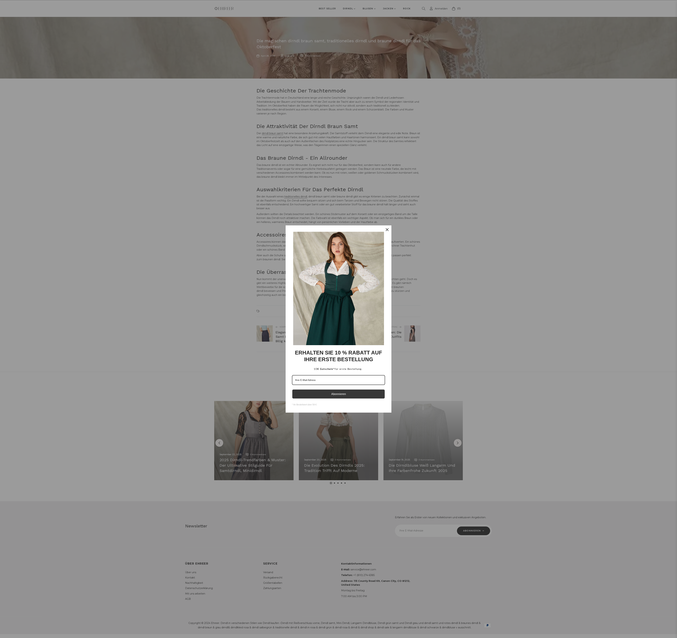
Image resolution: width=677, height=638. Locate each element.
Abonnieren (338, 394)
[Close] (387, 229)
